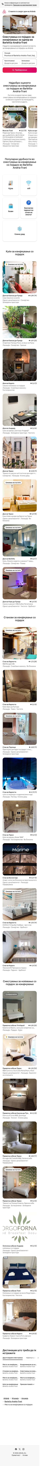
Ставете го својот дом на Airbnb (21, 11)
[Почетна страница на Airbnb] (4, 11)
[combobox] (19, 55)
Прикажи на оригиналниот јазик (25, 5)
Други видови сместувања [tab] (13, 1358)
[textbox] (11, 63)
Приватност (16, 1455)
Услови (25, 1455)
